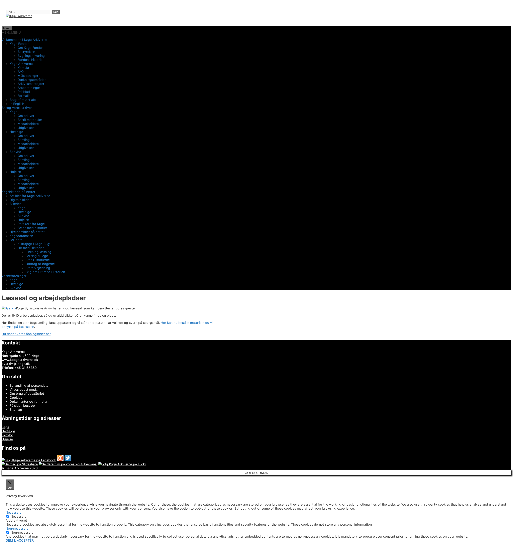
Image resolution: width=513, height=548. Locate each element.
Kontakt (23, 68)
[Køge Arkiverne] (19, 16)
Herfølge (24, 212)
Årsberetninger (29, 88)
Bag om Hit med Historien (45, 272)
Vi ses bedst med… (24, 389)
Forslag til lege (37, 256)
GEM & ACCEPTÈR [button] (20, 540)
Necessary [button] (13, 512)
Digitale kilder (20, 200)
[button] (11, 32)
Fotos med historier (32, 228)
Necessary (18, 516)
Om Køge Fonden (30, 48)
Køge (21, 208)
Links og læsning (38, 252)
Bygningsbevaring (31, 56)
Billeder (15, 204)
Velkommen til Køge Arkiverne (24, 40)
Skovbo (23, 216)
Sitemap (16, 409)
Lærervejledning (38, 268)
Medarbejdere (28, 124)
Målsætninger (28, 76)
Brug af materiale (23, 100)
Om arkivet (26, 116)
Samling (24, 140)
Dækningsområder (32, 80)
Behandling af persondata (29, 385)
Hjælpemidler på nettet (27, 232)
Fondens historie (30, 60)
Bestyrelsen (26, 52)
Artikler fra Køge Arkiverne (30, 196)
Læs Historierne (38, 260)
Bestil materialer (30, 120)
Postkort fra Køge (31, 224)
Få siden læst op (22, 405)
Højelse (23, 220)
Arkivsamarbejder (31, 84)
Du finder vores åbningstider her (26, 334)
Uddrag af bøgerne (40, 264)
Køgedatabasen (21, 236)
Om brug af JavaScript (27, 393)
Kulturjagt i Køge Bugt (34, 244)
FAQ (21, 72)
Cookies (16, 397)
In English (17, 104)
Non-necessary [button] (17, 528)
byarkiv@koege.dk (16, 364)
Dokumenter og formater (28, 401)
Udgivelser (26, 128)
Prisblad (24, 92)
